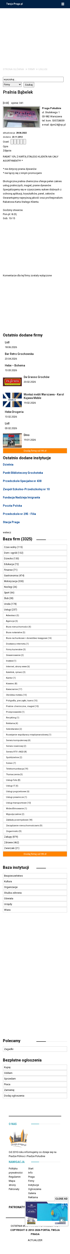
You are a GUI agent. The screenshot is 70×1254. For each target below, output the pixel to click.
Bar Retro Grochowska (19, 353)
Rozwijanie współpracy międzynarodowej (27, 734)
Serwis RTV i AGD (15, 751)
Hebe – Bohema (15, 365)
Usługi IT (10, 786)
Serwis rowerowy (14, 746)
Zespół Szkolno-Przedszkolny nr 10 (26, 489)
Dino (27, 435)
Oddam (8, 1072)
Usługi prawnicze (15, 797)
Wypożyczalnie (13, 814)
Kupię (7, 1067)
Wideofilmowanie (15, 808)
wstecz (7, 532)
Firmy (31, 69)
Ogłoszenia (34, 1189)
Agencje (10, 621)
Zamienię (9, 1090)
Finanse (8, 570)
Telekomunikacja (15, 769)
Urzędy (8, 904)
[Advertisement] (35, 34)
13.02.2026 (11, 416)
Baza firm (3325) (17, 539)
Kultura (8, 881)
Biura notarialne (14, 632)
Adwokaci (11, 615)
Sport (7, 592)
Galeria (32, 1193)
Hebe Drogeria (14, 411)
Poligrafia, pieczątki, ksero (19, 700)
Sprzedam (10, 1078)
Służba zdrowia (13, 892)
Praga (31, 1176)
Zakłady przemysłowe (17, 820)
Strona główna (13, 69)
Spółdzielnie (12, 757)
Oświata (8, 898)
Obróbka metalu (14, 695)
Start (30, 1168)
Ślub (6, 598)
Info (30, 1172)
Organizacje (11, 887)
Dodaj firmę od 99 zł (35, 450)
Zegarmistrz (12, 831)
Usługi (42, 69)
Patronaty (14, 1189)
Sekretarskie (12, 729)
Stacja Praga (11, 522)
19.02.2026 (30, 402)
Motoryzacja (11, 581)
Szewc (9, 763)
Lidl (7, 342)
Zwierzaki (9, 848)
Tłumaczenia (13, 774)
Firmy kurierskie (14, 649)
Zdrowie (8, 842)
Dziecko (8, 558)
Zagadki (8, 1049)
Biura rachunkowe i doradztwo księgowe (26, 638)
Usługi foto (11, 780)
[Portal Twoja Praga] (18, 1138)
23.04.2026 (11, 358)
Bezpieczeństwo (13, 875)
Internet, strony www (16, 666)
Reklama (10, 723)
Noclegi (8, 587)
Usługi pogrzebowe (16, 791)
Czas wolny (10, 547)
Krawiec (10, 683)
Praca (7, 1084)
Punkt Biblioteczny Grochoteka (23, 472)
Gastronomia (11, 575)
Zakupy (8, 836)
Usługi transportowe (16, 803)
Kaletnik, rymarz (14, 672)
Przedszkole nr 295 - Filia (19, 513)
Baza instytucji (16, 867)
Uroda (7, 604)
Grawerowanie (13, 655)
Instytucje (33, 1184)
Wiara (7, 909)
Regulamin (15, 1176)
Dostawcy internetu (16, 644)
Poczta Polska (12, 505)
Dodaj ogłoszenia (14, 1095)
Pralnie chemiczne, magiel (20, 706)
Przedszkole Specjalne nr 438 (22, 481)
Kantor (9, 678)
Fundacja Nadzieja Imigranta (21, 497)
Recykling (11, 717)
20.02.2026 (30, 381)
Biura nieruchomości (17, 627)
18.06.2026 (11, 347)
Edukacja (9, 564)
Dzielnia (8, 464)
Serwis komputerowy (16, 740)
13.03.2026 (11, 370)
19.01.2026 (30, 439)
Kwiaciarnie (12, 689)
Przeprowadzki (13, 712)
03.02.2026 (11, 428)
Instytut (9, 661)
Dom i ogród (11, 553)
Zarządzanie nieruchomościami (22, 825)
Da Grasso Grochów (36, 377)
